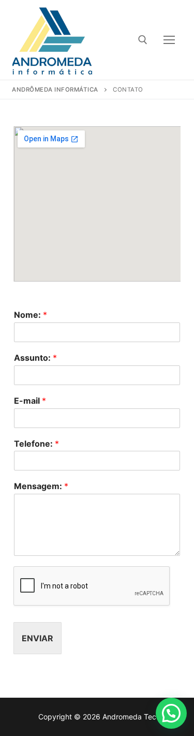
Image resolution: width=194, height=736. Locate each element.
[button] (171, 713)
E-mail (30, 400)
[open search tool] (142, 40)
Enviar (37, 638)
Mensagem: (41, 486)
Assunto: (35, 357)
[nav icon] (169, 40)
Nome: (30, 315)
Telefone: (36, 443)
